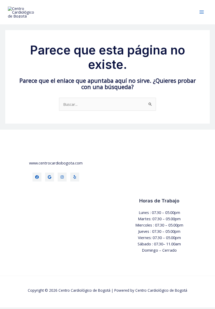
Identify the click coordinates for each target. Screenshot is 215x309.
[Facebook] (37, 177)
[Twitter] (49, 177)
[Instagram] (62, 177)
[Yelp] (74, 177)
